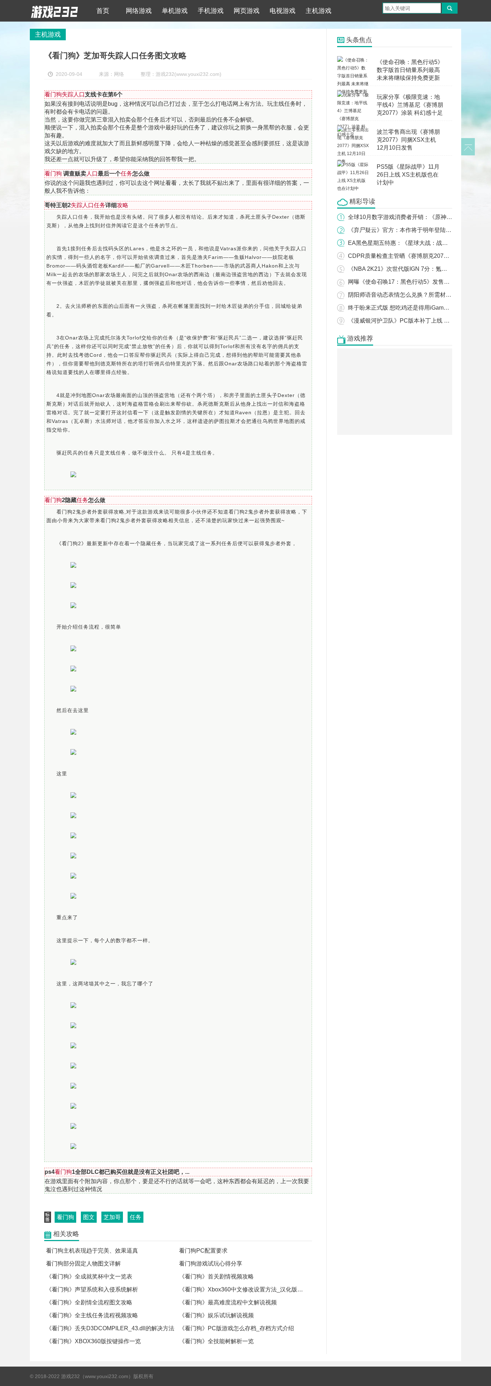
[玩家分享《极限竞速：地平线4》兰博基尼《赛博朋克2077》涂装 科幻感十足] (353, 94)
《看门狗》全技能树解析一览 (216, 1341)
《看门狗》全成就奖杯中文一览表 (89, 1276)
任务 (135, 1217)
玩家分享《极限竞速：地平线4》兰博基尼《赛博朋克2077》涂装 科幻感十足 (410, 105)
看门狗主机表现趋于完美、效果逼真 (92, 1251)
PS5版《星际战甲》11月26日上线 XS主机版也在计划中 (408, 175)
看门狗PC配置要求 (203, 1251)
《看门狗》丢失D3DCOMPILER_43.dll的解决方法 (110, 1328)
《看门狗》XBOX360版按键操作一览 (93, 1341)
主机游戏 (318, 10)
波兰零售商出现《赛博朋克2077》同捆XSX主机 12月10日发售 (408, 140)
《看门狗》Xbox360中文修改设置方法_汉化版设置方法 (249, 1289)
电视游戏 (282, 10)
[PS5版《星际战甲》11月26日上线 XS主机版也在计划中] (353, 164)
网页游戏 (247, 10)
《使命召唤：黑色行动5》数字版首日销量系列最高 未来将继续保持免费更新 (410, 70)
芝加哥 (112, 1217)
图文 (89, 1217)
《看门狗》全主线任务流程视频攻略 (92, 1315)
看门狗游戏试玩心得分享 (210, 1263)
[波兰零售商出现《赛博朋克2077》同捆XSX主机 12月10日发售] (353, 129)
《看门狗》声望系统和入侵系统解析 (92, 1289)
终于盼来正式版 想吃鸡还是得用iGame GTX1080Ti (413, 308)
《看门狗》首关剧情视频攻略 (216, 1276)
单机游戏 (175, 10)
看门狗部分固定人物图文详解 (83, 1263)
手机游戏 (211, 10)
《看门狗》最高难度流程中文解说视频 (228, 1302)
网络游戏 (139, 10)
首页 (102, 10)
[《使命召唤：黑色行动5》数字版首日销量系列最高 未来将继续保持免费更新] (353, 60)
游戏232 (54, 11)
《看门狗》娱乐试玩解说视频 (216, 1315)
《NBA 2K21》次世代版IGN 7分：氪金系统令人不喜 (415, 269)
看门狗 (65, 1217)
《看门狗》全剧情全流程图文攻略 (89, 1302)
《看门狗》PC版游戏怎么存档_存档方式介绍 (236, 1328)
